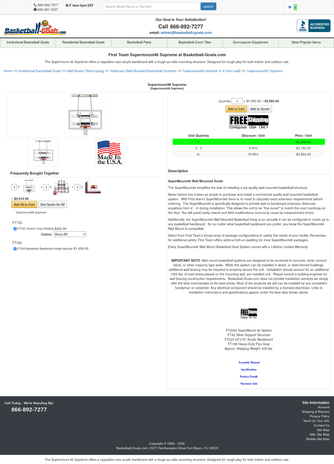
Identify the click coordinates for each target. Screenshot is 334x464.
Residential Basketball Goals (83, 42)
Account (323, 407)
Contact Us (321, 425)
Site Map (323, 430)
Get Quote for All (52, 204)
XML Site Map (319, 434)
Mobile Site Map (317, 439)
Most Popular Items (306, 42)
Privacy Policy (319, 416)
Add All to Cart (24, 204)
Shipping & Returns (315, 411)
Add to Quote (259, 108)
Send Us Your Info (316, 421)
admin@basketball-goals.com (186, 32)
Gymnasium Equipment (250, 42)
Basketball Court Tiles (195, 42)
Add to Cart (236, 108)
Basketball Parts (139, 42)
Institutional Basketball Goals (28, 42)
